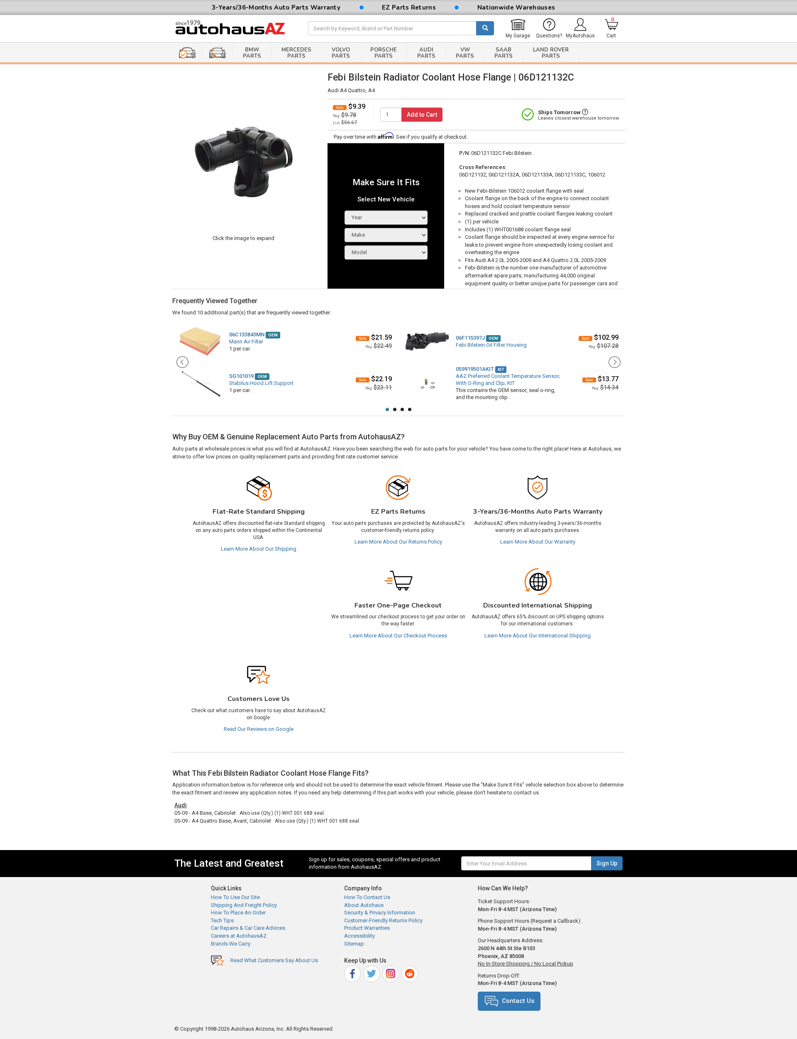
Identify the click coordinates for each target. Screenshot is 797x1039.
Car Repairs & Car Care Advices (248, 928)
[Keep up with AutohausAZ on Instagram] (391, 973)
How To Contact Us (367, 897)
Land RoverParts (551, 53)
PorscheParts (383, 53)
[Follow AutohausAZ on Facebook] (353, 973)
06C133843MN (246, 334)
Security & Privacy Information (379, 912)
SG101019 (241, 376)
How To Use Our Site (235, 897)
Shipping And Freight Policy (244, 905)
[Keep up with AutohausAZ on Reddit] (410, 973)
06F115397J (470, 338)
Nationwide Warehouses (516, 7)
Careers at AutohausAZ (238, 936)
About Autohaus (364, 905)
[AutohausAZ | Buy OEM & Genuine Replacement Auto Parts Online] (235, 28)
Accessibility (359, 936)
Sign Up (607, 863)
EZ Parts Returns (409, 7)
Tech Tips (222, 920)
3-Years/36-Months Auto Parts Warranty (276, 7)
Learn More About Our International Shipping (537, 635)
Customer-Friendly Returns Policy (383, 920)
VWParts (465, 53)
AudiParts (426, 53)
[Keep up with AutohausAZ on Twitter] (372, 973)
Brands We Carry (230, 944)
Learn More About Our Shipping (258, 549)
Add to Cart (422, 114)
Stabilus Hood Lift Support (261, 383)
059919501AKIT (475, 369)
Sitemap (354, 944)
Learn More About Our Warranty (537, 542)
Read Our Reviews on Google (258, 729)
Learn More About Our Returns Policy (398, 542)
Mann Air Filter (246, 341)
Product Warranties (367, 928)
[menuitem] (517, 28)
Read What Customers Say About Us (274, 960)
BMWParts (252, 53)
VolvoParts (341, 53)
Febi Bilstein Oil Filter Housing (491, 345)
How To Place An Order (238, 912)
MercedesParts (296, 53)
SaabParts (503, 53)
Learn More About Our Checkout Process (398, 635)
